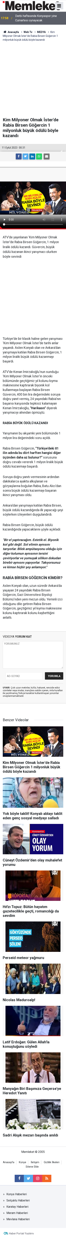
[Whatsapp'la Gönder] (39, 156)
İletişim (35, 1162)
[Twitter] (25, 156)
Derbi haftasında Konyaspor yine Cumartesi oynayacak (36, 18)
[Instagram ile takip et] (37, 1178)
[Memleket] (31, 5)
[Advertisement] (33, 77)
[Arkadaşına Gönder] (47, 156)
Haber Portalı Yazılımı (21, 1233)
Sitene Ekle (32, 1166)
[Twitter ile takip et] (28, 1178)
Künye (22, 1162)
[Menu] (59, 5)
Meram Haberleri (17, 1213)
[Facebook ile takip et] (19, 1178)
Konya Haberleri (16, 1194)
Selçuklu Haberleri (18, 1200)
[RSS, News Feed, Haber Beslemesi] (46, 1178)
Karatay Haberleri (17, 1206)
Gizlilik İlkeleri (51, 1162)
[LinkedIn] (32, 156)
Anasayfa (8, 1162)
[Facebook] (19, 156)
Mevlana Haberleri (18, 1219)
